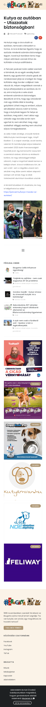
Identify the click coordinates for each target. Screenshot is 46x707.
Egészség (30, 34)
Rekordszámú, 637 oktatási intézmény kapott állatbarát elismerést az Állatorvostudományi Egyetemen (27, 309)
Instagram (8, 649)
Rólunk (6, 668)
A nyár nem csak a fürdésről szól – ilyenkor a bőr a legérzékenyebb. (25, 323)
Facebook (8, 641)
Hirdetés (35, 343)
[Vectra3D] (23, 400)
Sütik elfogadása (22, 703)
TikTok (6, 653)
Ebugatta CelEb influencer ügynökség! (24, 268)
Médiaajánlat (9, 672)
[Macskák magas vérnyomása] (23, 359)
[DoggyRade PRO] (23, 440)
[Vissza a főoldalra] (22, 250)
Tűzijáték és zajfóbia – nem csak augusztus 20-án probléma (27, 279)
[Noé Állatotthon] (23, 522)
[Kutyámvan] (23, 481)
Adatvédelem (9, 679)
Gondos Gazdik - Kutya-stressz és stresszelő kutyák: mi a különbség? (27, 294)
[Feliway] (23, 562)
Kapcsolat (8, 676)
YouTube (7, 645)
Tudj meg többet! (13, 628)
